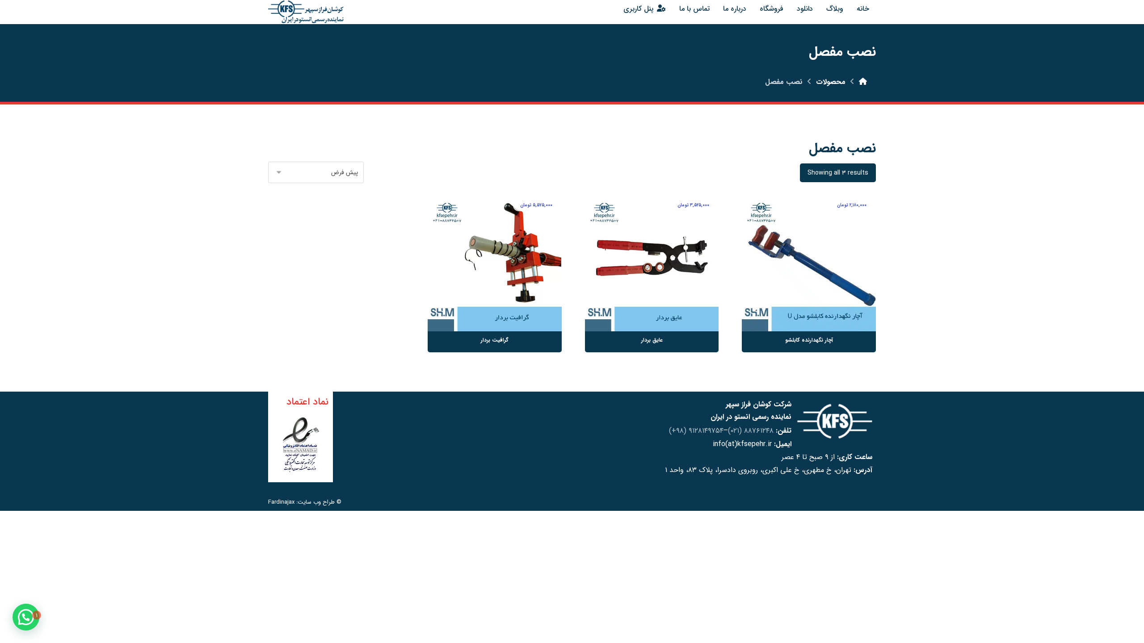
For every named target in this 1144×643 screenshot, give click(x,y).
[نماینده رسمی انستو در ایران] (306, 12)
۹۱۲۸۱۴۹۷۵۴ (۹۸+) (696, 430)
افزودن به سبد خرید (797, 300)
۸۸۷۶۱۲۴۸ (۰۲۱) (751, 430)
